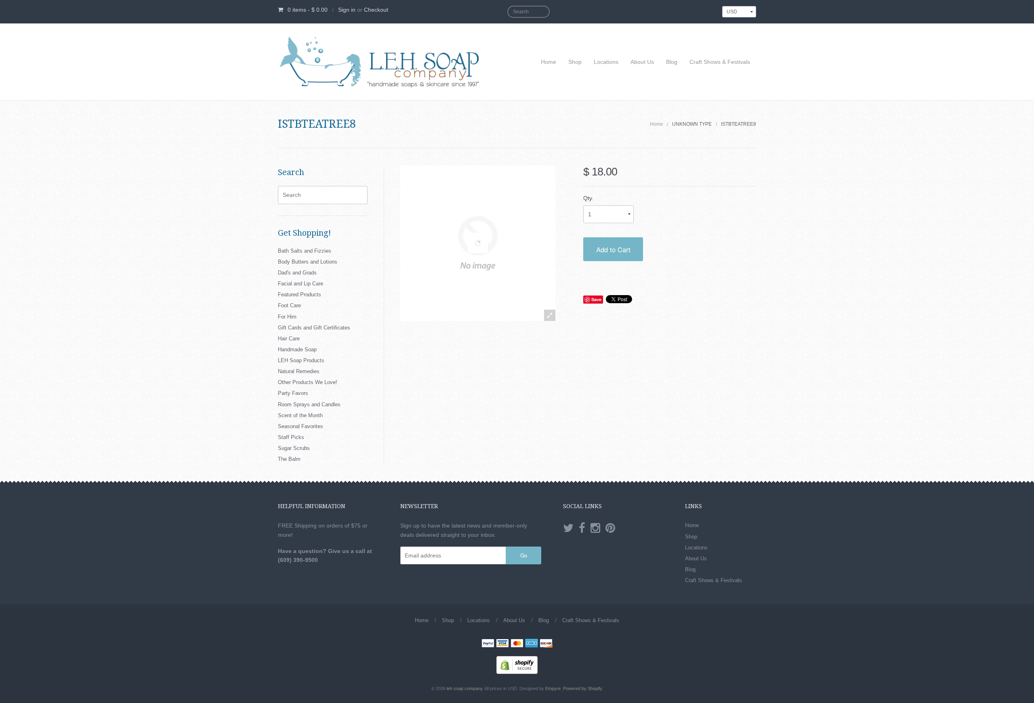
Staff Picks (291, 437)
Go (523, 555)
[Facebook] (582, 528)
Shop (575, 62)
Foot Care (289, 305)
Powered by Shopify (582, 688)
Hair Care (289, 339)
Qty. (588, 198)
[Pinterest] (610, 528)
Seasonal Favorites (300, 426)
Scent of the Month (300, 415)
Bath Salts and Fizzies (304, 251)
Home (548, 62)
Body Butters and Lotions (307, 262)
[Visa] (502, 644)
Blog (671, 62)
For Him (287, 317)
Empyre (553, 688)
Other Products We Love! (307, 382)
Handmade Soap (297, 349)
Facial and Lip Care (300, 284)
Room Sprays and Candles (309, 404)
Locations (606, 62)
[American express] (531, 644)
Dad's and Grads (297, 273)
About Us (642, 62)
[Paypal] (487, 644)
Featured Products (299, 294)
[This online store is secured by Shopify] (517, 664)
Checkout (376, 9)
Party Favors (293, 393)
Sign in (346, 9)
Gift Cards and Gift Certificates (314, 328)
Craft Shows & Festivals (719, 62)
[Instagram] (595, 528)
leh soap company (464, 688)
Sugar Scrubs (294, 448)
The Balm (289, 459)
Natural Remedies (298, 371)
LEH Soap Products (301, 360)
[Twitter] (568, 528)
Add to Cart (613, 249)
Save (596, 299)
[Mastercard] (517, 644)
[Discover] (546, 644)
